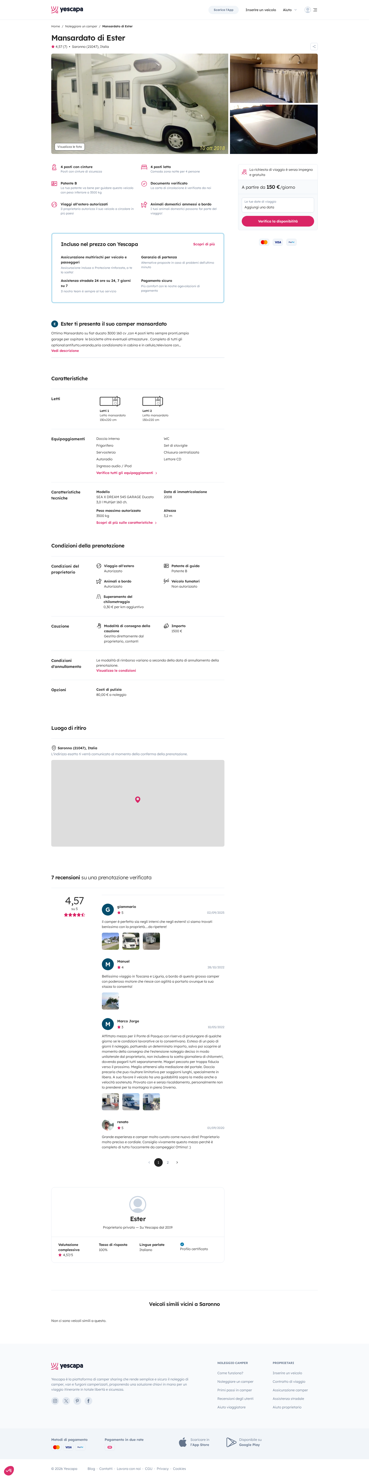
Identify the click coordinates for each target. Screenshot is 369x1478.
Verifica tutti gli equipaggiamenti (125, 473)
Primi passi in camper (234, 1390)
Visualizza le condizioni (116, 670)
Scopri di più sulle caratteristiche (125, 522)
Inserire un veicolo (261, 10)
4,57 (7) (61, 46)
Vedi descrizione (65, 350)
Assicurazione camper (290, 1390)
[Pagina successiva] (177, 1162)
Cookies (179, 1468)
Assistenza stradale (288, 1398)
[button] (9, 1471)
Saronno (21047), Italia (90, 46)
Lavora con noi (129, 1468)
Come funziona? (230, 1373)
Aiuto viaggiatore (231, 1407)
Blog (91, 1468)
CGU (148, 1468)
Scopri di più (204, 244)
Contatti (106, 1468)
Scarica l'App (223, 10)
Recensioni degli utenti (235, 1398)
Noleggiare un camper (235, 1381)
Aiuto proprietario (287, 1407)
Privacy (163, 1468)
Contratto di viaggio (289, 1381)
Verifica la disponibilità (278, 221)
